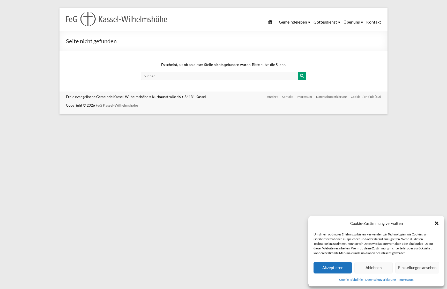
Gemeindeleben (293, 21)
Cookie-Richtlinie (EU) (366, 97)
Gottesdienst (325, 21)
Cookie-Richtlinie (351, 279)
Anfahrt (272, 97)
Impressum (406, 279)
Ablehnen (374, 267)
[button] (436, 223)
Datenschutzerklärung (380, 279)
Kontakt (373, 21)
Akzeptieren (332, 267)
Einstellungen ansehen (417, 267)
